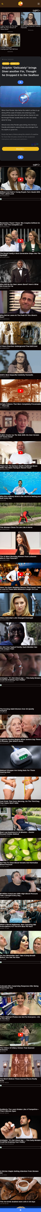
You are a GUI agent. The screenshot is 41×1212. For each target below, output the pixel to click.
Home (5, 59)
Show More (20, 149)
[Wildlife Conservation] (20, 3)
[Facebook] (20, 82)
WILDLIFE (11, 59)
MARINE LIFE (15, 63)
